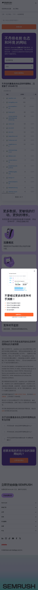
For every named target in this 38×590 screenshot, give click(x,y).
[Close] (34, 271)
